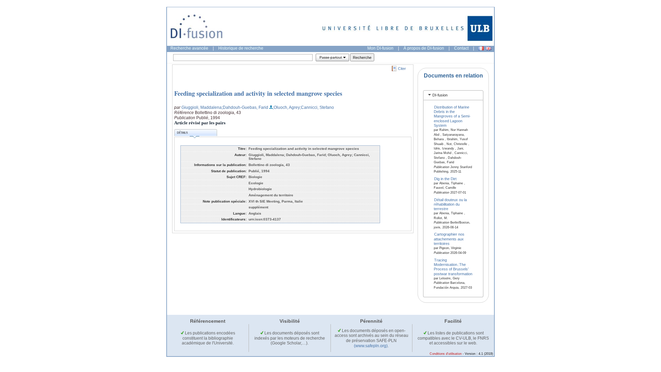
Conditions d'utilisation (446, 353)
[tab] (453, 95)
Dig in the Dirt (445, 178)
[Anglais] (488, 48)
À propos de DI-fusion (423, 48)
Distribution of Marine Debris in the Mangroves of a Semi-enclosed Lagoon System (452, 116)
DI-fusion (440, 95)
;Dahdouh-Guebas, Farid (245, 107)
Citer (402, 68)
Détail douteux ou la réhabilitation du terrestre (450, 204)
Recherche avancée (189, 48)
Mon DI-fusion (380, 48)
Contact (461, 48)
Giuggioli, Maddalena (201, 107)
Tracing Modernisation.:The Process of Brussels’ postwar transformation (453, 267)
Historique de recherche (240, 48)
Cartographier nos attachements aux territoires (449, 239)
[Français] (481, 48)
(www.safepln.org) (371, 345)
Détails (182, 132)
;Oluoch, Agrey (286, 107)
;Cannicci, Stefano (317, 107)
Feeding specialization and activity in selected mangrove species (258, 93)
